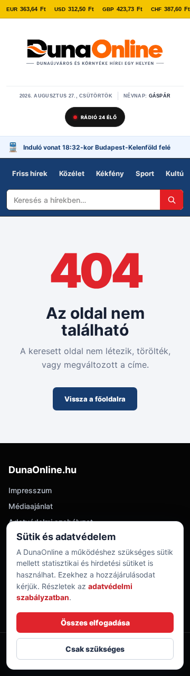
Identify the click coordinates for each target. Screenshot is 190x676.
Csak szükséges (95, 648)
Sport (145, 173)
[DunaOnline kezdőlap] (95, 53)
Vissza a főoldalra (95, 399)
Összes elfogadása (95, 622)
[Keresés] (171, 200)
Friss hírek (30, 173)
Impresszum (30, 490)
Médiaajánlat (30, 506)
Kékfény (110, 173)
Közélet (71, 173)
